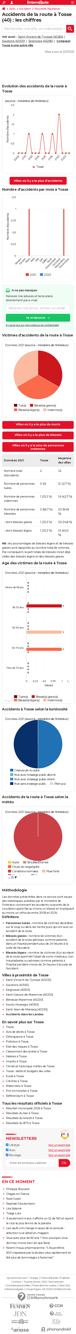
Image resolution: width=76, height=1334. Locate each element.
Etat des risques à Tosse (22, 1046)
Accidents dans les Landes (24, 1014)
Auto (12, 9)
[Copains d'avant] (20, 1321)
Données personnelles (18, 1285)
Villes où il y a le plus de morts (38, 424)
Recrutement (56, 1281)
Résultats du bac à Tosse (22, 1113)
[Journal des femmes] (20, 1306)
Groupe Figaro (33, 1289)
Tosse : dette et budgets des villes (28, 1071)
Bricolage (14, 1155)
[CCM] (56, 1306)
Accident (25, 9)
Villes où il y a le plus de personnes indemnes (38, 447)
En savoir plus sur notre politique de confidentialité (32, 325)
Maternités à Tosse (18, 1086)
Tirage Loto (13, 1213)
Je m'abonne (35, 317)
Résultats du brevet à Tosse (24, 1118)
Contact (17, 1281)
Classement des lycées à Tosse (26, 1051)
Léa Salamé (14, 1208)
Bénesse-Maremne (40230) (24, 999)
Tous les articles (32, 1281)
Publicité (65, 1278)
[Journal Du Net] (20, 1313)
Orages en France (17, 1194)
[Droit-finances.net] (56, 1313)
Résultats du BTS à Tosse (22, 1123)
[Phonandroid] (56, 1329)
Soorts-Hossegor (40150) (22, 1004)
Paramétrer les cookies (44, 1285)
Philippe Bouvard (17, 1189)
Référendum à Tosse (20, 1096)
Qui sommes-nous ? (18, 1278)
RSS (44, 1281)
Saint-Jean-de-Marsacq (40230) (27, 1009)
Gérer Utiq (64, 1285)
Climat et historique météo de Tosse (30, 1066)
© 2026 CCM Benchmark (57, 1289)
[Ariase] (20, 1329)
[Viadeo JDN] (56, 1321)
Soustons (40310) (13, 41)
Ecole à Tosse (15, 1076)
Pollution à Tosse (17, 1041)
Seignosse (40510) (18, 990)
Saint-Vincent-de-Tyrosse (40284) (40, 37)
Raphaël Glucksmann (20, 1203)
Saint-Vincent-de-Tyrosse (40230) (28, 980)
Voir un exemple (59, 1145)
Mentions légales (14, 1289)
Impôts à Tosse (16, 1061)
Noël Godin (13, 1199)
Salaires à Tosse (16, 1056)
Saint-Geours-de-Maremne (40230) (29, 994)
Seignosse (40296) (40, 41)
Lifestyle (14, 1145)
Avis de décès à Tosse (20, 1032)
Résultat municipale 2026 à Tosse (28, 1108)
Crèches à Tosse (17, 1081)
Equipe (34, 1278)
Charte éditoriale (49, 1278)
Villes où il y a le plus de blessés (38, 435)
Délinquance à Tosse (20, 1036)
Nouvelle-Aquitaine (47, 9)
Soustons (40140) (17, 985)
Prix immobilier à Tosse (22, 1091)
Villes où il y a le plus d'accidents (38, 181)
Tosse (10, 1027)
